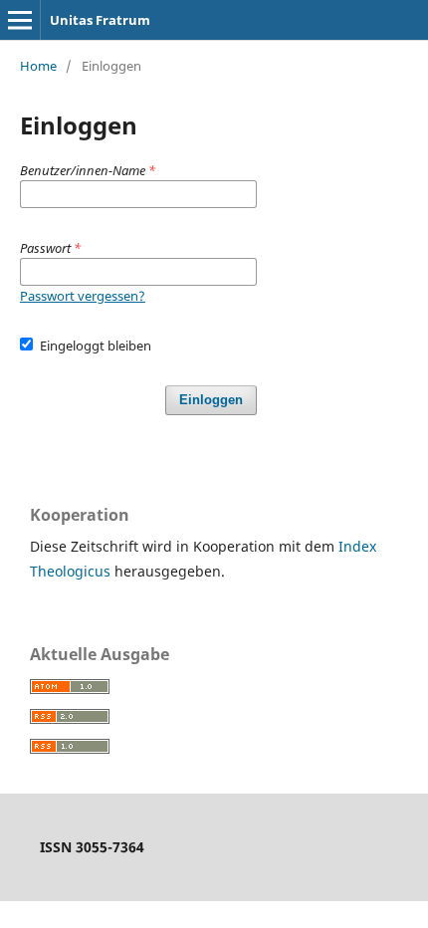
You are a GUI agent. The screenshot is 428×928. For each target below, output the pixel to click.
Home (38, 66)
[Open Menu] (20, 20)
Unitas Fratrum (100, 20)
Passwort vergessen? (82, 296)
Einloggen (211, 399)
